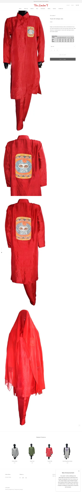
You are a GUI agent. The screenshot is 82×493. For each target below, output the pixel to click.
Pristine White (14, 461)
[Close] (78, 471)
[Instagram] (26, 478)
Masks (49, 8)
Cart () (77, 5)
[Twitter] (23, 478)
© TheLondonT (7, 487)
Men (37, 8)
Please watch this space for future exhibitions (41, 1)
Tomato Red (50, 461)
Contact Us (60, 8)
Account (68, 5)
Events (54, 8)
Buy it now (63, 59)
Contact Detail (8, 477)
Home (20, 8)
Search (72, 5)
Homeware (43, 8)
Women (32, 8)
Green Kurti (32, 461)
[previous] (4, 451)
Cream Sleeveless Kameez (67, 461)
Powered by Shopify (19, 489)
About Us (26, 8)
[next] (78, 451)
